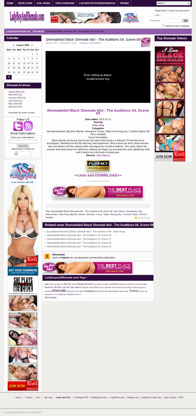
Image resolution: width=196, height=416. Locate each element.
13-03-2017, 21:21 (68, 43)
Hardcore (48, 287)
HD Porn (143, 214)
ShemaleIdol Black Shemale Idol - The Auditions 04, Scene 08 (79, 243)
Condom (105, 284)
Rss (38, 397)
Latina (91, 287)
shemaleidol (131, 211)
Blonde (82, 214)
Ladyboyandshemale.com (27, 17)
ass (55, 284)
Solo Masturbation (112, 291)
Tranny (99, 214)
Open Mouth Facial (119, 287)
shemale (59, 290)
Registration (160, 10)
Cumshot (127, 214)
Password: (155, 20)
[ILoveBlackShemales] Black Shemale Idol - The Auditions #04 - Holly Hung (86, 231)
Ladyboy (85, 287)
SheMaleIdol (89, 291)
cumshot (113, 284)
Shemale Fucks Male (75, 291)
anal (46, 284)
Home (18, 397)
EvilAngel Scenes (99, 397)
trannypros (48, 294)
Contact (28, 397)
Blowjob (80, 284)
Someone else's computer (177, 26)
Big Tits (67, 284)
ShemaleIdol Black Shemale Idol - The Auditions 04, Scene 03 (79, 235)
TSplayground (72, 294)
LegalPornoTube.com (151, 397)
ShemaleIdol (95, 43)
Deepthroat (122, 284)
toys (126, 291)
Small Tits (100, 291)
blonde (74, 284)
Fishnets (130, 284)
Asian (51, 284)
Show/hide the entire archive (21, 112)
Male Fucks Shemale (103, 287)
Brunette (89, 284)
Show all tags (50, 297)
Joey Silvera (103, 155)
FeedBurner (29, 149)
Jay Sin (65, 287)
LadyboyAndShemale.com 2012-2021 (22, 412)
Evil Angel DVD (81, 397)
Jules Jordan (170, 397)
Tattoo (106, 214)
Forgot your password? (178, 10)
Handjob (49, 217)
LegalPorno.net (117, 397)
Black (135, 214)
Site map (48, 397)
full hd (137, 284)
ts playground (61, 294)
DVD (181, 397)
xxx (79, 294)
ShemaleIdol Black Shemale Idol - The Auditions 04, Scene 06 (79, 246)
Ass (120, 214)
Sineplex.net (132, 397)
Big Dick (74, 214)
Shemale (90, 214)
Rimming (138, 287)
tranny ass (143, 291)
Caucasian (97, 284)
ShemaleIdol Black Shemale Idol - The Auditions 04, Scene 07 (79, 239)
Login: (157, 15)
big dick (60, 284)
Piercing (114, 214)
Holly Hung (98, 125)
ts (54, 294)
